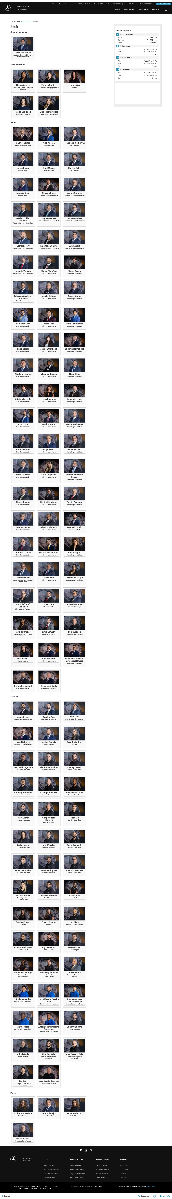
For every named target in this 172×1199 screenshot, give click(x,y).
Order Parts (100, 1178)
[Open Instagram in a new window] (91, 1150)
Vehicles (117, 10)
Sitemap (55, 1186)
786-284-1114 (133, 4)
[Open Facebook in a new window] (81, 1150)
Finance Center (75, 1165)
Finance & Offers (129, 10)
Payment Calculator (77, 1174)
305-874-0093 (148, 4)
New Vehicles (49, 1165)
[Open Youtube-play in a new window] (86, 1150)
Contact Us (124, 1169)
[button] (166, 9)
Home (23, 21)
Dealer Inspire (150, 1186)
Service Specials (102, 1174)
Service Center (101, 1165)
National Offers (49, 1178)
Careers (123, 1178)
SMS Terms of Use (45, 1188)
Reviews (123, 1174)
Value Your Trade (76, 1178)
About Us (155, 10)
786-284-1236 (117, 4)
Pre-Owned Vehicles (51, 1169)
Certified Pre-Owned (51, 1174)
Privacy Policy (35, 1186)
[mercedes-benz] (8, 8)
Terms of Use (23, 1188)
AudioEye (34, 1188)
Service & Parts (143, 10)
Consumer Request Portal (20, 1186)
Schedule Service (163, 4)
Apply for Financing (77, 1169)
